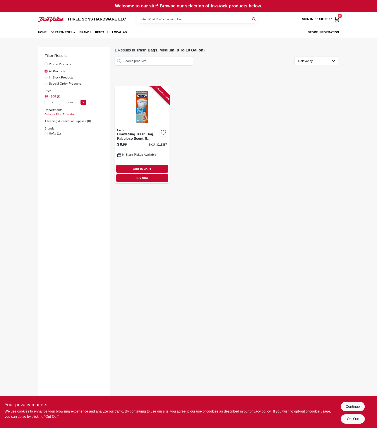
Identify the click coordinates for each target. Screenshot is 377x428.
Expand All (69, 114)
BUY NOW (142, 178)
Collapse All (52, 114)
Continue (353, 406)
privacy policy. (260, 411)
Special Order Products (65, 83)
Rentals (101, 32)
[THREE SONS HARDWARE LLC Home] (51, 19)
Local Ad (119, 32)
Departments (61, 32)
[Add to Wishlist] (163, 132)
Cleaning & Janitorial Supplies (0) (68, 121)
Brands (85, 32)
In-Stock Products (61, 77)
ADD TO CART (142, 169)
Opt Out (353, 419)
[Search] (254, 18)
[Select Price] (83, 102)
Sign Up (325, 19)
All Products (57, 71)
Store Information (323, 32)
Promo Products (60, 64)
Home (42, 32)
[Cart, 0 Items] (337, 19)
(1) (55, 133)
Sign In (307, 19)
